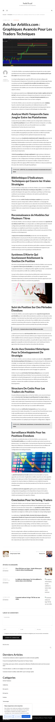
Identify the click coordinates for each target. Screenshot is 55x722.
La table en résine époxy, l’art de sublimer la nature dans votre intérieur (28, 580)
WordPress (7, 719)
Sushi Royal (27, 3)
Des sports (5, 689)
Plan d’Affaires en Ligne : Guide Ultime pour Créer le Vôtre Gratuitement (28, 569)
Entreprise (16, 20)
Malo (5, 76)
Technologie (6, 701)
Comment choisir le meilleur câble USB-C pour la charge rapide (18, 671)
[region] (17, 711)
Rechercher (6, 644)
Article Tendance (7, 680)
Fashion (5, 697)
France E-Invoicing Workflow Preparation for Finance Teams (18, 660)
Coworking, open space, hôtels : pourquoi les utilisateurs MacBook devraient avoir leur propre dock (26, 664)
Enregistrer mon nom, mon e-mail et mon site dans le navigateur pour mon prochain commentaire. (26, 633)
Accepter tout (26, 716)
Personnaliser (8, 716)
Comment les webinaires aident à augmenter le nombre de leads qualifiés (21, 657)
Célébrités (5, 684)
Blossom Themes (44, 717)
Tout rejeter (17, 716)
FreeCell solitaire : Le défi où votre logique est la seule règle (17, 668)
